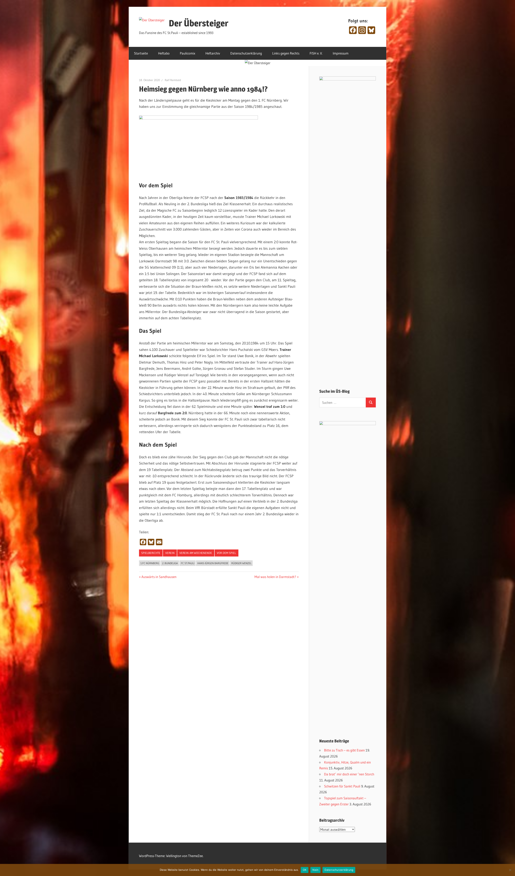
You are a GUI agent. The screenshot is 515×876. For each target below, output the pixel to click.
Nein (315, 869)
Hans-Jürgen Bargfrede (212, 563)
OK (305, 869)
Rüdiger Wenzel (241, 563)
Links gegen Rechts (285, 53)
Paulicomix (187, 53)
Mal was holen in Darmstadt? (275, 577)
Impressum (340, 53)
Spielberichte (150, 553)
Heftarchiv (212, 53)
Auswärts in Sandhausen (158, 577)
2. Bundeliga (170, 563)
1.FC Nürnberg (149, 563)
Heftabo (164, 53)
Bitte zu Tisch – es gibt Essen (344, 750)
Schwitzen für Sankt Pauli (342, 786)
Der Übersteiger (198, 23)
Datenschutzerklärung (246, 53)
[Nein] (510, 870)
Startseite (141, 53)
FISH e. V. (316, 53)
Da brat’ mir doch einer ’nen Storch (349, 774)
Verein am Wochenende (195, 553)
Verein (170, 553)
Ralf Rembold (173, 80)
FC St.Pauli (187, 563)
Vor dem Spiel (226, 553)
